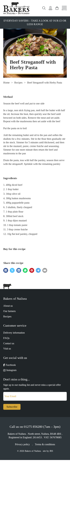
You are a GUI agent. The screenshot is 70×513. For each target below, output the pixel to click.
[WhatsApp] (25, 270)
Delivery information (14, 332)
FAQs (6, 338)
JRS (51, 451)
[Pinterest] (31, 270)
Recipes (18, 82)
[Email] (44, 270)
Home (6, 82)
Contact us (8, 343)
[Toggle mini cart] (57, 8)
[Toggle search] (44, 8)
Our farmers (9, 311)
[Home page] (16, 8)
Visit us (7, 348)
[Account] (50, 8)
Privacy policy (22, 444)
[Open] (64, 8)
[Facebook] (5, 270)
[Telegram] (38, 270)
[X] (12, 270)
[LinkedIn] (18, 270)
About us (8, 305)
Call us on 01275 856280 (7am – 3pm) (35, 426)
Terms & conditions (45, 444)
